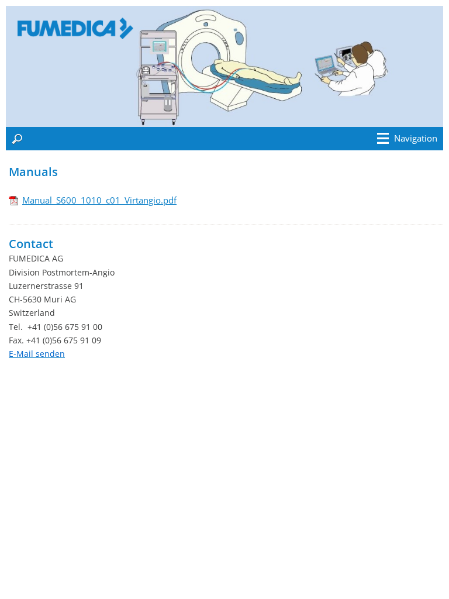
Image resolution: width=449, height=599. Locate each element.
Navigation (415, 138)
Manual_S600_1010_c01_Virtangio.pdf (99, 200)
